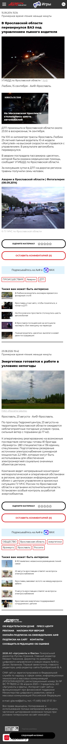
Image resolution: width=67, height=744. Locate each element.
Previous (5, 205)
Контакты (36, 639)
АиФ (45, 80)
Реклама (8, 630)
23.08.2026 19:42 (10, 351)
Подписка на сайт (14, 639)
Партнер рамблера (29, 729)
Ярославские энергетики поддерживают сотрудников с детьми (35, 602)
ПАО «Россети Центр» (14, 411)
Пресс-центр (45, 626)
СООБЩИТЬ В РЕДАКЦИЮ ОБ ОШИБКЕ (25, 643)
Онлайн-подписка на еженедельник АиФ (30, 635)
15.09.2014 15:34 (10, 12)
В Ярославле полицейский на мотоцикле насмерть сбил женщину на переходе (35, 324)
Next (61, 205)
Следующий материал (32, 735)
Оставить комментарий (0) (34, 255)
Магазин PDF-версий (30, 630)
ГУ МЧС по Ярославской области (23, 231)
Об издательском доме (18, 626)
